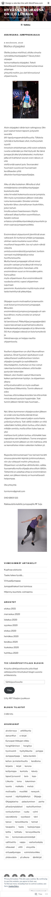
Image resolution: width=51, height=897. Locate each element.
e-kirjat (23, 736)
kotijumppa (11, 771)
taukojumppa (33, 827)
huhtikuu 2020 (11, 653)
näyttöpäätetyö (23, 796)
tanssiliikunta (21, 822)
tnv (7, 837)
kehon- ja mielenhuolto (17, 761)
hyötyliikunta (26, 751)
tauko (21, 827)
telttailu (18, 832)
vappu (22, 842)
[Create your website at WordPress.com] (25, 3)
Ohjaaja (37, 796)
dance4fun (11, 736)
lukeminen (30, 781)
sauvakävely (11, 817)
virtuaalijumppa (13, 852)
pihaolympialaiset (14, 806)
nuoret (9, 796)
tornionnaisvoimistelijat (23, 837)
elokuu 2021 (10, 608)
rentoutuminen (13, 812)
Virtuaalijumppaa (12, 581)
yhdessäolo (11, 857)
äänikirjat (37, 857)
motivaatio (11, 791)
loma (19, 781)
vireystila (30, 847)
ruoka (26, 812)
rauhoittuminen (33, 806)
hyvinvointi (11, 751)
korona (28, 766)
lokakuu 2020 (10, 620)
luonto (9, 786)
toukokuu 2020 (11, 647)
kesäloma (36, 761)
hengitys (27, 746)
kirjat (18, 766)
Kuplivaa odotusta (12, 570)
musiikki (23, 791)
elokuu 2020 (10, 631)
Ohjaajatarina (12, 801)
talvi (36, 817)
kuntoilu (24, 771)
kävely (34, 771)
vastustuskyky (36, 842)
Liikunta (9, 781)
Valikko (27, 25)
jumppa (39, 751)
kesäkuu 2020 (11, 642)
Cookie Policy (14, 886)
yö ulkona (24, 857)
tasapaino (10, 827)
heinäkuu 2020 (11, 636)
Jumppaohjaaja (13, 756)
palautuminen (28, 801)
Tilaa (9, 690)
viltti (20, 847)
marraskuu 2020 (12, 614)
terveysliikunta (33, 832)
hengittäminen (13, 746)
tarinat (34, 822)
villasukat (10, 847)
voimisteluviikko (32, 852)
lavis (26, 776)
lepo (34, 776)
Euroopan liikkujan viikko (17, 741)
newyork (35, 791)
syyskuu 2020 (11, 625)
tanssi (8, 822)
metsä (30, 786)
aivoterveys (11, 731)
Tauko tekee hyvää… (13, 575)
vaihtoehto (11, 842)
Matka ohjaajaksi (14, 46)
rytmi (35, 812)
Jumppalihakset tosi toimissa (18, 586)
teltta (8, 832)
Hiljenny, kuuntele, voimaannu (18, 592)
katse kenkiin (29, 756)
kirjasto (9, 766)
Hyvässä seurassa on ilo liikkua (24, 12)
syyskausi (25, 817)
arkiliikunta (25, 731)
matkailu (19, 786)
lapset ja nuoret (13, 776)
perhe (41, 801)
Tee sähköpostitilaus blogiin (24, 663)
